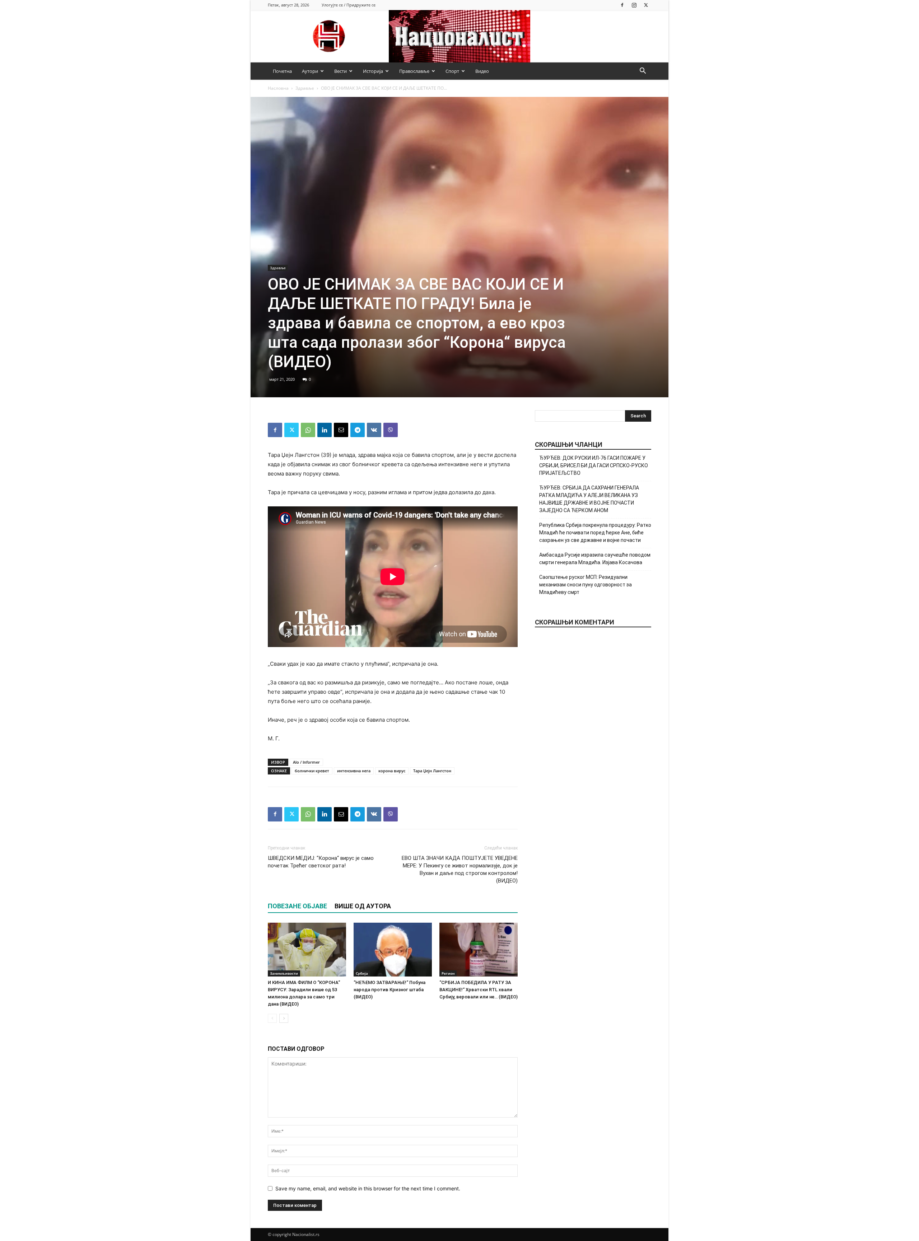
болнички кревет (312, 770)
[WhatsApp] (308, 430)
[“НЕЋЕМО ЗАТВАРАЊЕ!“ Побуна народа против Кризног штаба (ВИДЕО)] (393, 950)
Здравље (304, 88)
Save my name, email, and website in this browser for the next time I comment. (367, 1188)
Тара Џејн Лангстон (432, 770)
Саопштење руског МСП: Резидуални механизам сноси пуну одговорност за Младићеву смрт (585, 584)
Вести (340, 71)
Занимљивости (284, 973)
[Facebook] (622, 5)
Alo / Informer (306, 762)
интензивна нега (353, 770)
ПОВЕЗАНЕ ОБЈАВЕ (297, 906)
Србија (362, 973)
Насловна (278, 88)
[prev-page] (272, 1018)
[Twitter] (645, 5)
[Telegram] (357, 430)
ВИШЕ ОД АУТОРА (363, 906)
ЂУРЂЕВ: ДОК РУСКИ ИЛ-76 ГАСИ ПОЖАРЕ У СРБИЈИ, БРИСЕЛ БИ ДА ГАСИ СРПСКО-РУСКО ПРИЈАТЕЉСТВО (593, 465)
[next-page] (283, 1018)
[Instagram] (634, 5)
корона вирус (391, 770)
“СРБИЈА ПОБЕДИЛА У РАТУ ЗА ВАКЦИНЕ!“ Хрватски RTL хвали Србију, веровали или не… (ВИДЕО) (478, 989)
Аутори (310, 71)
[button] (642, 71)
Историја (373, 71)
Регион (448, 973)
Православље (414, 71)
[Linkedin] (324, 430)
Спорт (452, 71)
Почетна (282, 71)
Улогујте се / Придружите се (348, 5)
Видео (482, 71)
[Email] (341, 430)
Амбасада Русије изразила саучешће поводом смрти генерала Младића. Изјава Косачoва (594, 558)
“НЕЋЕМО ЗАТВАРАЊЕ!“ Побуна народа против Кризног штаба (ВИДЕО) (389, 989)
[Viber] (390, 430)
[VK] (374, 430)
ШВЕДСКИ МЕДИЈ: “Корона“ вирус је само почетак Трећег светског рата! (321, 862)
